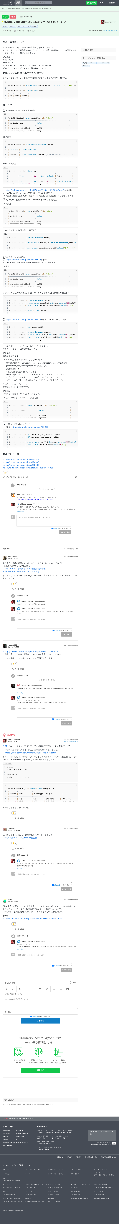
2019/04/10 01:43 (110, 30)
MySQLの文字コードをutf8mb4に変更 (20, 838)
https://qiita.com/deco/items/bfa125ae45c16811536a (28, 468)
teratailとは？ (7, 1130)
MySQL (5, 26)
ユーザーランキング (9, 1142)
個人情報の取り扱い (91, 1157)
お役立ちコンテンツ (22, 1142)
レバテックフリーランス (45, 1131)
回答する (40, 1021)
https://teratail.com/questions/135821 (21, 459)
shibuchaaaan (111, 21)
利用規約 (69, 1157)
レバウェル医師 (75, 1194)
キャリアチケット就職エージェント (36, 1184)
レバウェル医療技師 (9, 1194)
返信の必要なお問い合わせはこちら (101, 1144)
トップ (4, 8)
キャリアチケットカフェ (55, 1184)
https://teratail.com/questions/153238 (30, 427)
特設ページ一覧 (7, 1145)
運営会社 (60, 1157)
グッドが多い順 (72, 548)
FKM (19, 494)
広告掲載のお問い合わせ (108, 1157)
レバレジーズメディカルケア (11, 1198)
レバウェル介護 (53, 1191)
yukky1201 (12, 645)
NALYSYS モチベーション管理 (34, 1201)
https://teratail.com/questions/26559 (23, 259)
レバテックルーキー (43, 1137)
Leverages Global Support (79, 1198)
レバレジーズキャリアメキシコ (12, 1201)
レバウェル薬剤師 (99, 1194)
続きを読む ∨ (20, 511)
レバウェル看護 (75, 1191)
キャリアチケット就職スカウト (80, 1184)
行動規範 (56, 528)
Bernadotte (12, 557)
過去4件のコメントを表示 (47, 489)
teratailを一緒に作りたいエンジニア (21, 1119)
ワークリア (74, 1187)
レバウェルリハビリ (31, 1194)
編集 (71, 741)
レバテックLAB (51, 1148)
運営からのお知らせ (22, 1133)
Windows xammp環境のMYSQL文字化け (21, 571)
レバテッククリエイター (64, 1131)
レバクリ (5, 1191)
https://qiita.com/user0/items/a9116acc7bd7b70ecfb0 (35, 499)
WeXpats (51, 1198)
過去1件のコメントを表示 (47, 680)
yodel (10, 900)
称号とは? (6, 1136)
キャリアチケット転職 (100, 1184)
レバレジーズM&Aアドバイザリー (104, 1187)
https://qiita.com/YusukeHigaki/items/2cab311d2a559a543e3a (35, 190)
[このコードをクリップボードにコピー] (76, 82)
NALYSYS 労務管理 (54, 1201)
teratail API (20, 1136)
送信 (114, 1143)
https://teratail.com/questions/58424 (23, 319)
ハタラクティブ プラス (55, 1187)
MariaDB (34, 26)
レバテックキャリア (60, 1137)
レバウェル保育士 (99, 1191)
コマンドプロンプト (23, 26)
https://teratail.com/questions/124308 (21, 462)
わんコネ (28, 1198)
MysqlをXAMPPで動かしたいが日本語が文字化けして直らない (30, 651)
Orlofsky (11, 828)
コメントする (65, 532)
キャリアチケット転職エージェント (14, 1187)
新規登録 (112, 3)
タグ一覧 (5, 1139)
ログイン (103, 3)
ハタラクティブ (30, 1187)
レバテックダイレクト (45, 1143)
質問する (40, 1070)
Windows (12, 26)
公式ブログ (19, 1130)
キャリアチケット (8, 1184)
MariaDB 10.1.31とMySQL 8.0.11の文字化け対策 (24, 569)
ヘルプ (18, 1139)
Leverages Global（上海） (102, 1198)
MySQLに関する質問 (14, 8)
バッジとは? (6, 1133)
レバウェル (28, 1191)
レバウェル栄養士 (53, 1194)
